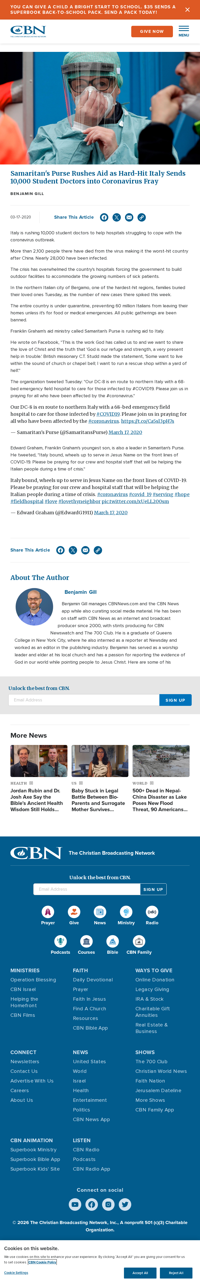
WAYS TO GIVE (153, 970)
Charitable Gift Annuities (152, 1012)
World (80, 1071)
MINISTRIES (25, 970)
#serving (163, 494)
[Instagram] (108, 1204)
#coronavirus (103, 421)
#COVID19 (108, 414)
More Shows (150, 1100)
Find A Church (90, 1009)
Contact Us (24, 1071)
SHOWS (145, 1052)
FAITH (80, 970)
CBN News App (91, 1119)
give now (152, 31)
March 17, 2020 (125, 432)
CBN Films (22, 1015)
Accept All (140, 1272)
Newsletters (25, 1062)
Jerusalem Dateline (158, 1090)
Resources (85, 1018)
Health (81, 1090)
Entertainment (90, 1100)
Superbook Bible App (35, 1159)
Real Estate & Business (151, 1028)
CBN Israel (23, 989)
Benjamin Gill (27, 194)
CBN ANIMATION (31, 1140)
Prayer (80, 989)
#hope (182, 494)
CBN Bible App (90, 1028)
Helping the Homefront (24, 1002)
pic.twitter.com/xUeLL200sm (135, 501)
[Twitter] (117, 217)
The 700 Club (151, 1062)
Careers (19, 1090)
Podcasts (84, 1159)
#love (51, 501)
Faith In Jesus (89, 999)
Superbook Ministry (33, 1150)
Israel (79, 1081)
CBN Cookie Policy (42, 1262)
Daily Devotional (93, 980)
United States (89, 1062)
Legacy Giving (152, 989)
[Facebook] (104, 217)
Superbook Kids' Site (35, 1169)
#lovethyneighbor (79, 501)
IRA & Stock (149, 999)
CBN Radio (86, 1150)
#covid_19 (140, 494)
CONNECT (23, 1052)
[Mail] (129, 217)
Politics (81, 1110)
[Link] (142, 217)
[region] (100, 1262)
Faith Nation (150, 1081)
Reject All (176, 1272)
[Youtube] (75, 1204)
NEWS (80, 1052)
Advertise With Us (32, 1081)
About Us (21, 1100)
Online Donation (155, 980)
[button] (181, 31)
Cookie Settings (16, 1272)
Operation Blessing (33, 980)
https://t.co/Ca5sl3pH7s (147, 421)
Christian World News (161, 1071)
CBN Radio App (91, 1169)
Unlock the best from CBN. (39, 688)
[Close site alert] (187, 10)
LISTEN (82, 1140)
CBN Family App (154, 1110)
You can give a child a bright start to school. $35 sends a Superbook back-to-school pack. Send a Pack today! (93, 10)
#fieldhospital (26, 501)
